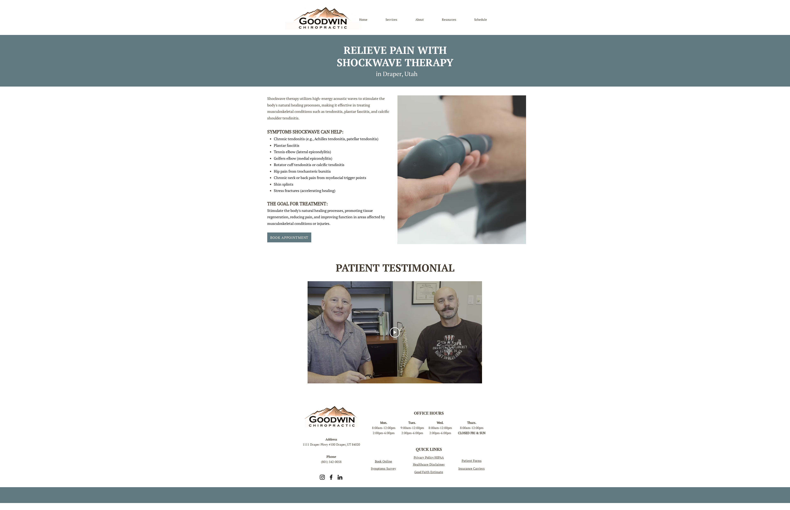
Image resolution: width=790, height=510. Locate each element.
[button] (471, 468)
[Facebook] (331, 477)
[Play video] (395, 332)
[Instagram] (322, 477)
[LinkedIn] (340, 477)
